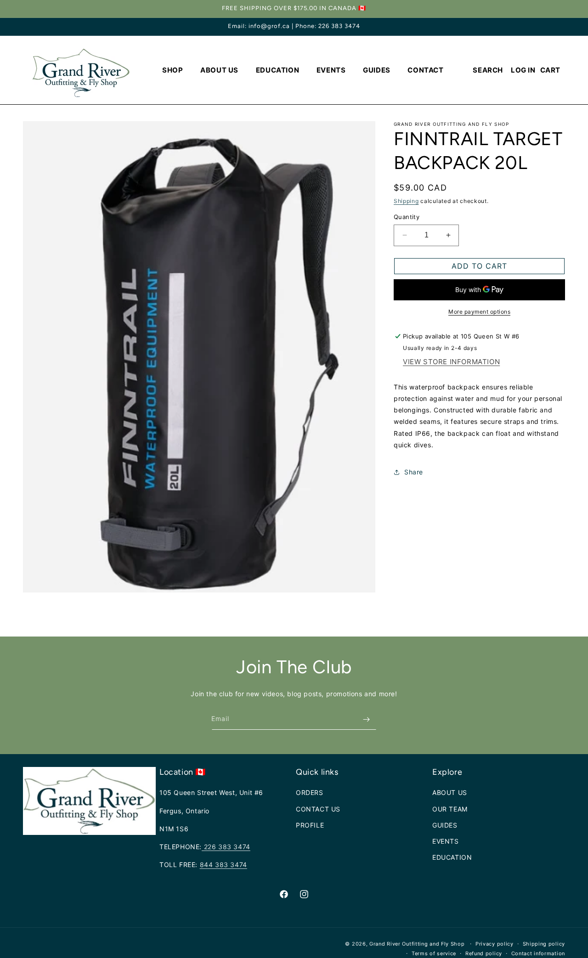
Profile (310, 825)
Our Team (450, 808)
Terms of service (434, 953)
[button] (172, 70)
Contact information (538, 953)
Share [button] (413, 472)
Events (445, 841)
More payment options (479, 311)
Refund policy (483, 953)
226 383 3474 (226, 847)
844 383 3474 (223, 864)
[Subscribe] (366, 719)
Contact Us (318, 808)
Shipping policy (544, 944)
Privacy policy (494, 944)
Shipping (406, 200)
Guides (445, 825)
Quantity (406, 216)
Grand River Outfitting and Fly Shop (417, 944)
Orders (309, 792)
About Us (449, 792)
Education (452, 857)
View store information (451, 361)
